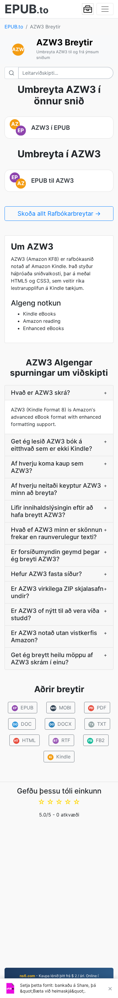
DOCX (60, 724)
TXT (97, 724)
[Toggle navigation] (105, 9)
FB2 (96, 740)
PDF (98, 708)
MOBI (61, 708)
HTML (25, 740)
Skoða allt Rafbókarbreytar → (59, 213)
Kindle (59, 757)
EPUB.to (14, 27)
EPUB (23, 708)
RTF (62, 740)
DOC (22, 724)
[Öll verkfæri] (87, 9)
